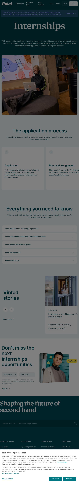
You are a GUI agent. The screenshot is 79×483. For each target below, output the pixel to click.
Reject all (55, 479)
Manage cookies (7, 478)
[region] (39, 466)
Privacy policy (62, 462)
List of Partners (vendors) (10, 473)
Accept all (69, 479)
